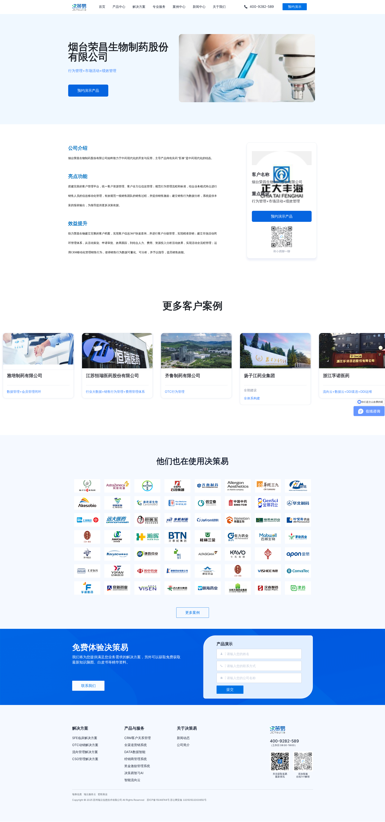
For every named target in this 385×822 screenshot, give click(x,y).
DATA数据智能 (134, 751)
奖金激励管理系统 (137, 765)
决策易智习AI (133, 773)
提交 (230, 689)
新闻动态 (183, 737)
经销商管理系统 (135, 758)
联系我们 (88, 686)
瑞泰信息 (77, 794)
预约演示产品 (88, 90)
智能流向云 (132, 780)
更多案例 (192, 612)
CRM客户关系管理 (137, 737)
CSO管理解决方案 (85, 758)
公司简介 (183, 744)
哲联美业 (102, 794)
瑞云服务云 (90, 794)
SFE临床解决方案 (84, 737)
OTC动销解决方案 (85, 744)
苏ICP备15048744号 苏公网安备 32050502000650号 (177, 799)
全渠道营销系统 (135, 744)
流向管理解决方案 (85, 751)
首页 (102, 7)
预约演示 (295, 7)
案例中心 (179, 7)
